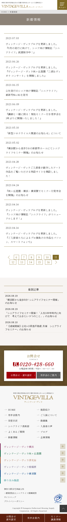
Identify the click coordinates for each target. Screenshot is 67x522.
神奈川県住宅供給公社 (14, 488)
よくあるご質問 (16, 431)
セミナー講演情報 (56, 518)
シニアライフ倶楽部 (18, 426)
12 (13, 262)
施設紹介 (45, 409)
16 (48, 262)
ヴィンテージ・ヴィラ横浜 (19, 446)
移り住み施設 (11, 480)
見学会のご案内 (48, 375)
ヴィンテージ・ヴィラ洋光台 (20, 460)
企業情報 (45, 437)
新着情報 (13, 437)
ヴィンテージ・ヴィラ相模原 (20, 467)
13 (21, 262)
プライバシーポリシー (14, 501)
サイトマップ (10, 497)
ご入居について (48, 415)
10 (47, 257)
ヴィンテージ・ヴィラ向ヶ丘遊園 (22, 453)
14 (30, 262)
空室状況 (13, 420)
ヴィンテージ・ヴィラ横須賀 (20, 473)
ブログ (44, 431)
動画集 (44, 420)
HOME (12, 409)
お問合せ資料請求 (11, 518)
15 (39, 262)
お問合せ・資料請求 (21, 375)
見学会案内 (33, 518)
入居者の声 (46, 426)
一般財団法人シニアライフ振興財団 (20, 493)
